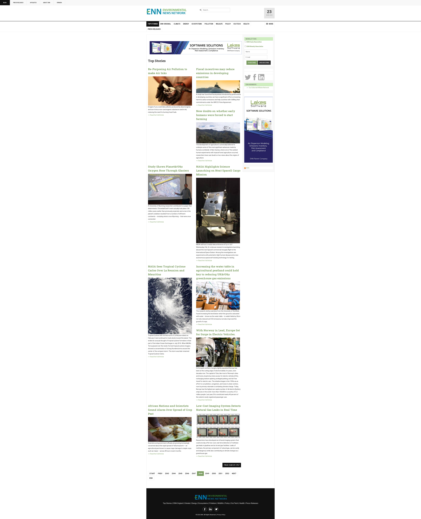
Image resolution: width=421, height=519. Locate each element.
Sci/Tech (237, 24)
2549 (207, 473)
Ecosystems (197, 24)
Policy (228, 24)
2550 (214, 473)
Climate (177, 24)
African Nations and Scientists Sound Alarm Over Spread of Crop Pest (170, 410)
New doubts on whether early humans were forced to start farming (215, 115)
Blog (4, 2)
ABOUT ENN (46, 2)
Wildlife (219, 24)
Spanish (59, 2)
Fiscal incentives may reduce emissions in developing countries (215, 73)
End (151, 478)
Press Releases (18, 2)
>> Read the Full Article (156, 115)
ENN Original (165, 24)
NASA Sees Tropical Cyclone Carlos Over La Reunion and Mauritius (167, 270)
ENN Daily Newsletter (254, 42)
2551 (220, 473)
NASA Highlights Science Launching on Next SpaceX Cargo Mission (218, 170)
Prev (160, 473)
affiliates (33, 2)
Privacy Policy (221, 514)
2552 (227, 473)
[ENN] (167, 11)
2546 (187, 473)
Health (246, 24)
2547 (194, 473)
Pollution (209, 24)
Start (152, 473)
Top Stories (153, 24)
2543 (167, 473)
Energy (186, 24)
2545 (180, 473)
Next (234, 473)
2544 (174, 473)
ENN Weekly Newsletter (255, 46)
